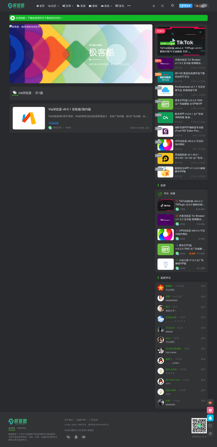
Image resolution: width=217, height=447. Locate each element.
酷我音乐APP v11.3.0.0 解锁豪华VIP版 (190, 169)
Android (55, 123)
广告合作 (93, 419)
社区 (53, 5)
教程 (94, 5)
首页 (42, 5)
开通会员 (203, 5)
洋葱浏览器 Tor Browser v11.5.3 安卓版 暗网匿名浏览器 (189, 63)
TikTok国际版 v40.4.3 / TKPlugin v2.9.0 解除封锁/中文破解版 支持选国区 (189, 204)
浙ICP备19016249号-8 (98, 424)
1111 (168, 394)
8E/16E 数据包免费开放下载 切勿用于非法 (190, 74)
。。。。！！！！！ (175, 321)
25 (134, 127)
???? (168, 383)
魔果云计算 (76, 430)
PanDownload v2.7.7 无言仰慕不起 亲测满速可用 (190, 88)
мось (168, 338)
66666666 (170, 404)
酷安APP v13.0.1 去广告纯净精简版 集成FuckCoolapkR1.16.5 (189, 117)
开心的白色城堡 (173, 348)
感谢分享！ (171, 310)
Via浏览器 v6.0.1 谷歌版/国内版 (69, 109)
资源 (82, 5)
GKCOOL (82, 424)
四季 (168, 296)
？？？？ (170, 373)
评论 (166, 193)
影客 (168, 400)
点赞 (159, 193)
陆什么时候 (171, 369)
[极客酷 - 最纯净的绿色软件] (17, 421)
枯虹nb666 (171, 390)
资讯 (121, 5)
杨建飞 (169, 359)
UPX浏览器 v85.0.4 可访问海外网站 (189, 142)
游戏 (106, 5)
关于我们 (68, 419)
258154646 (171, 352)
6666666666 (171, 300)
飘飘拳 (169, 285)
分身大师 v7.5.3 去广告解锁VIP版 (189, 261)
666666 (169, 331)
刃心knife (170, 327)
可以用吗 (170, 289)
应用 (68, 5)
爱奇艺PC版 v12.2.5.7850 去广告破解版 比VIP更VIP (188, 101)
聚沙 (168, 306)
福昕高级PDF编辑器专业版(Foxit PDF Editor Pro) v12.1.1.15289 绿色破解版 (189, 131)
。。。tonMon (172, 363)
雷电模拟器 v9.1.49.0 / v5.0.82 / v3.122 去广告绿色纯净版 (190, 158)
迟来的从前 (171, 317)
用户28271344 (173, 379)
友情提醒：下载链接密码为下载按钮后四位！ (39, 17)
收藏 (172, 193)
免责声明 (81, 419)
